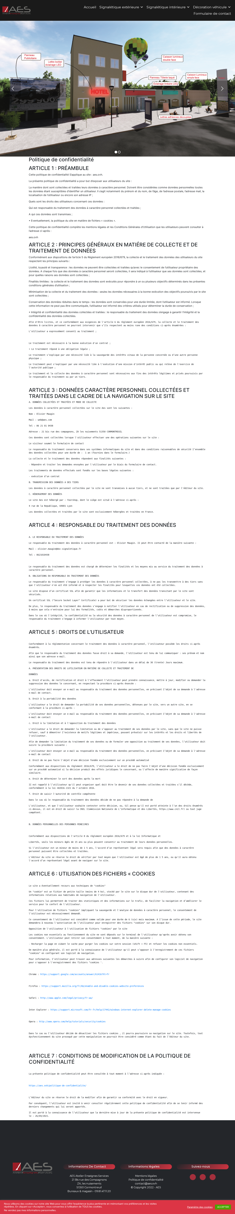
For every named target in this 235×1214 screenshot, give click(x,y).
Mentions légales (146, 1175)
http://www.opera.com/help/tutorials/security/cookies (72, 1021)
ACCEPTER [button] (223, 1207)
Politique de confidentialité (146, 1179)
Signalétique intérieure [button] (166, 7)
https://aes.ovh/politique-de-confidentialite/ (57, 1085)
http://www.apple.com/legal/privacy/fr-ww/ (66, 998)
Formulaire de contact (212, 13)
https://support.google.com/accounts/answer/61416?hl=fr (74, 974)
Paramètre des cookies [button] (200, 1207)
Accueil (90, 7)
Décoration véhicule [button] (210, 7)
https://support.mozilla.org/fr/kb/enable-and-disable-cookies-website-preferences (93, 986)
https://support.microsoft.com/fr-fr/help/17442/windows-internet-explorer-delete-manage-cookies (111, 1009)
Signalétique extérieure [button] (119, 7)
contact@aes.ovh (146, 1183)
